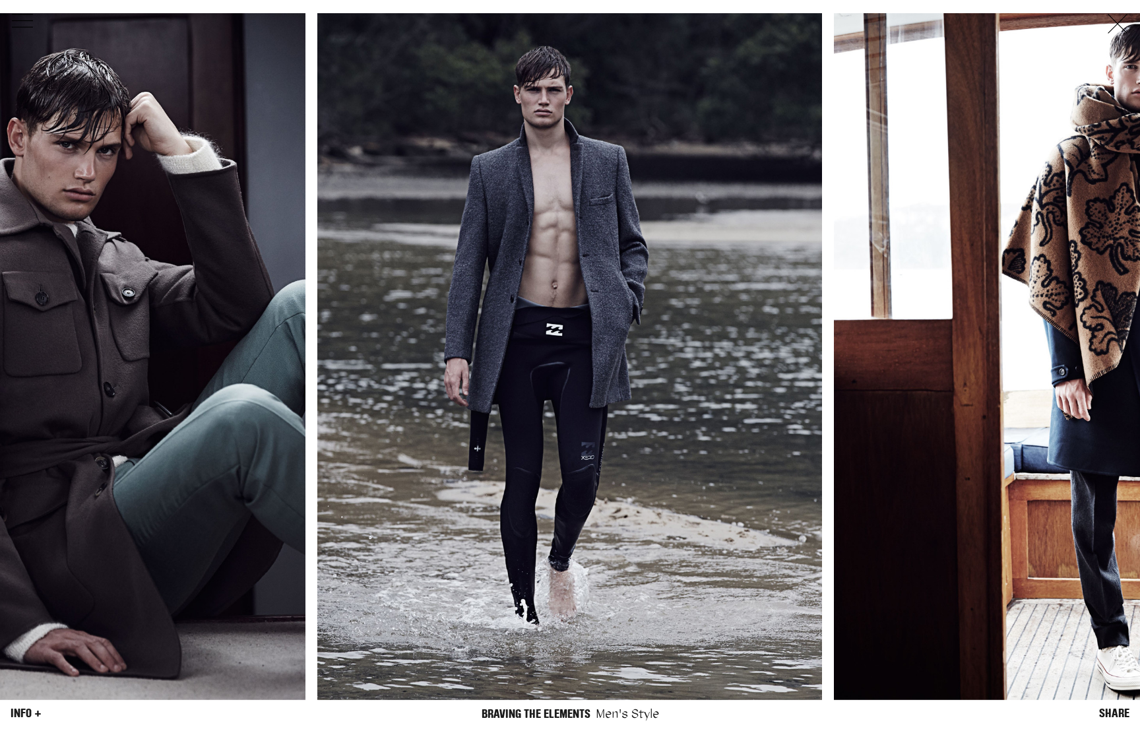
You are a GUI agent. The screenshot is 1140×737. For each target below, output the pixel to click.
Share (1114, 713)
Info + (26, 713)
